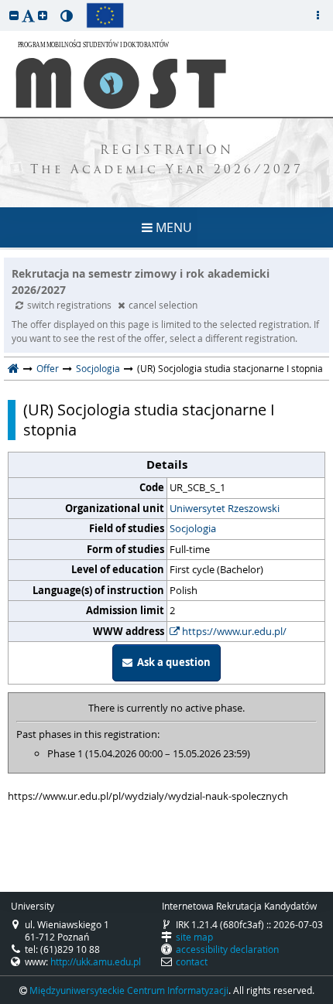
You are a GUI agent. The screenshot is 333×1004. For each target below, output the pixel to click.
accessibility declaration (227, 949)
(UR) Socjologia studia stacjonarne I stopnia (149, 420)
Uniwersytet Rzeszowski (225, 508)
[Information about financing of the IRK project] (105, 15)
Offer (47, 368)
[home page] (13, 368)
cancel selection (163, 305)
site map (194, 937)
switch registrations (70, 305)
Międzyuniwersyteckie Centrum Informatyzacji (128, 990)
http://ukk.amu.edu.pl (95, 961)
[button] (14, 15)
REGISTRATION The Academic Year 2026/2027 (167, 160)
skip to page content (4, 4)
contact (192, 961)
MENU (172, 227)
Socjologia (98, 368)
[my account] (317, 15)
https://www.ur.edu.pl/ (233, 631)
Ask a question (171, 662)
